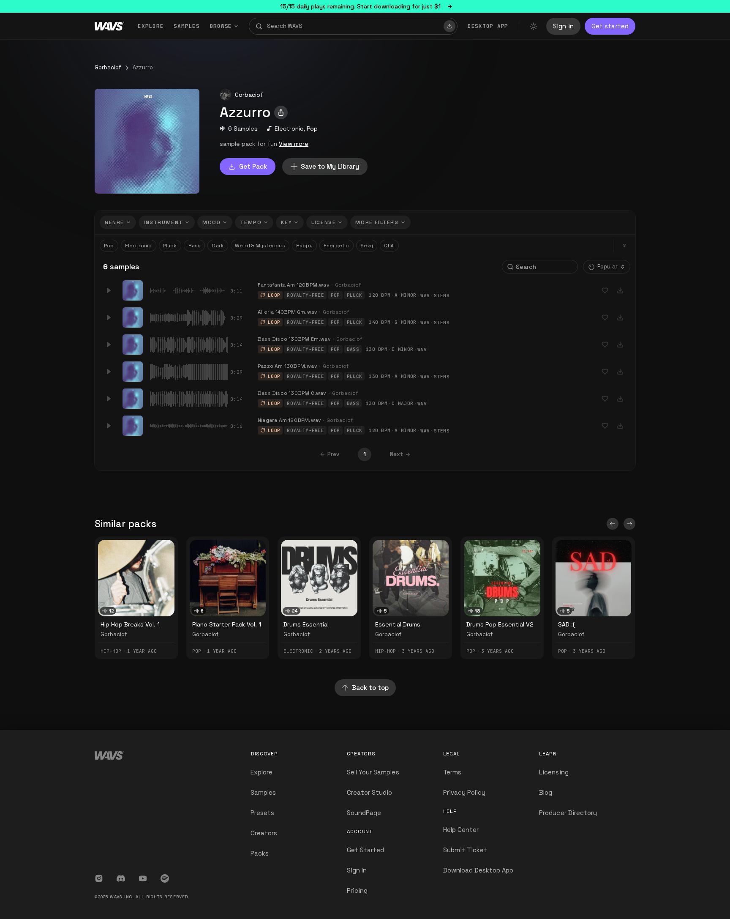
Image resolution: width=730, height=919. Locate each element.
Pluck (170, 245)
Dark (218, 245)
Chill (389, 245)
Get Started (365, 850)
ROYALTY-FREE (305, 295)
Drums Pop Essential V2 (500, 624)
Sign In (357, 870)
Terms (452, 772)
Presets (262, 813)
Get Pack (253, 166)
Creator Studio (369, 792)
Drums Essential (306, 624)
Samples (186, 26)
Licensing (553, 772)
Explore (150, 26)
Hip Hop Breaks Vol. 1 (130, 624)
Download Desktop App (478, 870)
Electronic (289, 128)
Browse (221, 26)
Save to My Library (330, 166)
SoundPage (364, 813)
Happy (304, 245)
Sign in (563, 26)
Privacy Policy (464, 792)
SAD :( (566, 624)
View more (293, 144)
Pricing (357, 890)
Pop (312, 128)
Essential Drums (397, 624)
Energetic (336, 245)
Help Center (461, 830)
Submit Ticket (465, 850)
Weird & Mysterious (260, 245)
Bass (194, 245)
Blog (545, 792)
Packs (260, 853)
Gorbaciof (108, 67)
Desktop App (488, 26)
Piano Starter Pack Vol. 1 (226, 624)
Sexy (366, 245)
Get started (610, 26)
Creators (264, 833)
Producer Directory (568, 813)
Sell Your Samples (373, 772)
